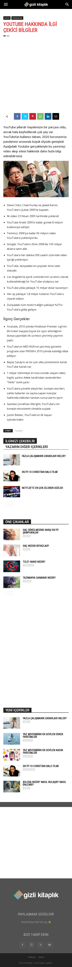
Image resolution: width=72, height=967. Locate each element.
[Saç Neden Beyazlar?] (11, 550)
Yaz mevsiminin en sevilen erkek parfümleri (43, 735)
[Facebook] (17, 116)
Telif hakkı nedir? (34, 561)
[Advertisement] (36, 75)
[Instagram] (31, 944)
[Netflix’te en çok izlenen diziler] (11, 491)
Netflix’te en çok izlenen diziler (42, 487)
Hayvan (27, 581)
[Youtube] (49, 945)
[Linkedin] (48, 116)
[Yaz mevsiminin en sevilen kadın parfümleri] (11, 755)
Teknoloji (17, 18)
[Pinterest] (32, 116)
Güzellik (28, 740)
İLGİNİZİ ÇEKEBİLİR (20, 441)
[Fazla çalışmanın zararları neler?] (11, 460)
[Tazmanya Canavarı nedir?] (11, 582)
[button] (5, 4)
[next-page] (11, 504)
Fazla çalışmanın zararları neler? (44, 456)
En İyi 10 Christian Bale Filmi (40, 472)
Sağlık (26, 536)
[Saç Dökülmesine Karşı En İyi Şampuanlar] (11, 534)
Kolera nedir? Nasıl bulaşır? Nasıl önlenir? (44, 783)
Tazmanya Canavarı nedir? (39, 577)
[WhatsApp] (40, 116)
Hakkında (31, 957)
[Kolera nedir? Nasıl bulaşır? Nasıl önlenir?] (11, 786)
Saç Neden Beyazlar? (36, 545)
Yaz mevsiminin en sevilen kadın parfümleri (43, 751)
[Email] (55, 116)
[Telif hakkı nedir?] (11, 566)
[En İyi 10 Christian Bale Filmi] (11, 476)
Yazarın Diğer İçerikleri (26, 447)
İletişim (41, 957)
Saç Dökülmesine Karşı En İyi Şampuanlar (40, 531)
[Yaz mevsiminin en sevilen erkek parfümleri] (11, 739)
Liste (7, 18)
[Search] (67, 4)
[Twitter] (25, 116)
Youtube (19, 430)
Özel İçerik (29, 769)
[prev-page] (5, 504)
